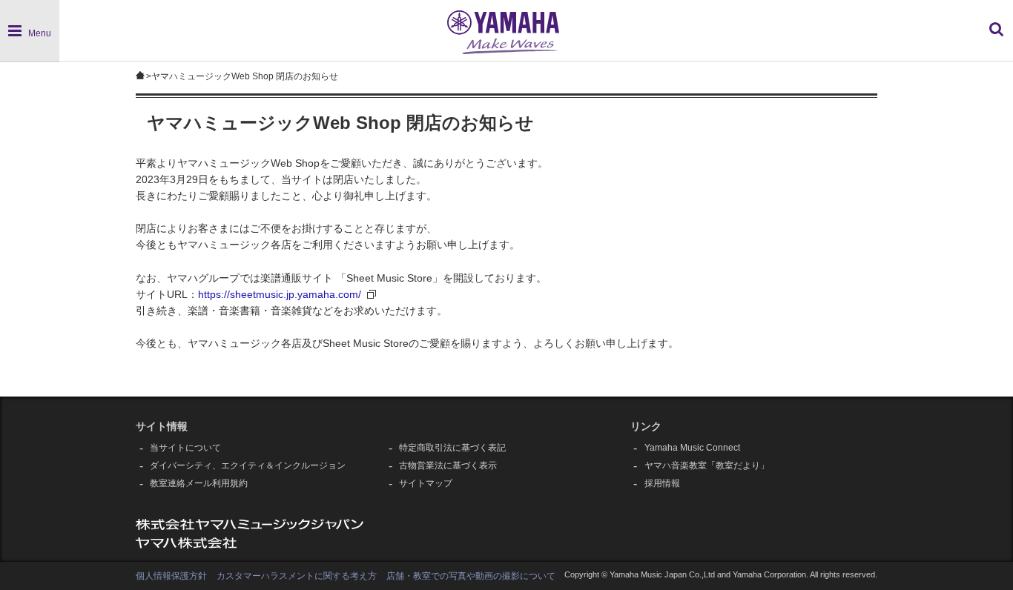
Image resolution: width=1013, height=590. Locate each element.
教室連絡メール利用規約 (199, 483)
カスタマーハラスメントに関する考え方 (297, 576)
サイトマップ (425, 483)
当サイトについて (185, 447)
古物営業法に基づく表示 (448, 465)
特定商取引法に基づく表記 (452, 447)
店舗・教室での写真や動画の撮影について (470, 576)
